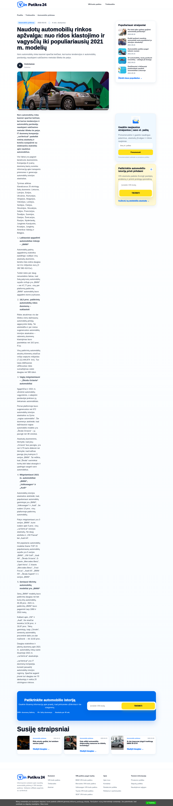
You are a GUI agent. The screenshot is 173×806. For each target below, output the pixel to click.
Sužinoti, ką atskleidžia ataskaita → (133, 201)
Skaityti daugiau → (41, 749)
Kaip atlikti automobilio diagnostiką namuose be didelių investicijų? (93, 743)
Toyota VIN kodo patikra (84, 791)
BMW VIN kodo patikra (84, 780)
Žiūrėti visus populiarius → (130, 78)
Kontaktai (106, 784)
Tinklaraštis (30, 15)
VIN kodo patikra (54, 780)
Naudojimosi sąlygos (138, 787)
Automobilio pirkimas (46, 15)
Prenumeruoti (136, 152)
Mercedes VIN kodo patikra (86, 784)
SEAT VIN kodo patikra (84, 794)
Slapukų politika (137, 784)
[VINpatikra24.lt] (32, 4)
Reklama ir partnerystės (112, 791)
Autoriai (50, 787)
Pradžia (20, 15)
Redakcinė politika (110, 787)
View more (44, 804)
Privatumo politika (137, 780)
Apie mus (106, 780)
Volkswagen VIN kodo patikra (86, 787)
